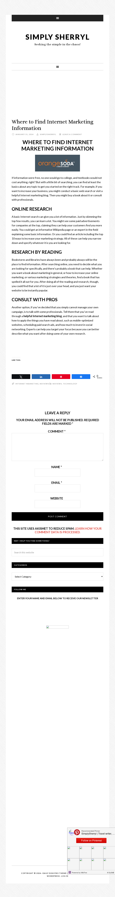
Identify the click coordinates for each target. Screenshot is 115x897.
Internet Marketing (27, 384)
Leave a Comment (72, 134)
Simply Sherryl (57, 37)
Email (56, 482)
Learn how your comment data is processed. (68, 530)
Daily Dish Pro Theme (54, 873)
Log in (64, 876)
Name (56, 467)
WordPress (53, 876)
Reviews (57, 384)
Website (56, 498)
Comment (56, 431)
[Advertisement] (57, 97)
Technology (70, 384)
